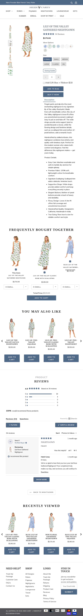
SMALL (56, 59)
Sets (27, 596)
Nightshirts (29, 586)
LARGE (46, 64)
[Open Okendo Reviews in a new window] (68, 418)
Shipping (46, 586)
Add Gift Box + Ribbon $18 (59, 82)
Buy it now (53, 95)
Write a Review (68, 425)
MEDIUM (65, 59)
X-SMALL (47, 59)
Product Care (48, 589)
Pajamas (28, 580)
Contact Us (10, 586)
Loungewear (30, 589)
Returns (46, 583)
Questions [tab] (24, 419)
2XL (63, 64)
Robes (27, 577)
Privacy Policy (48, 598)
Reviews (46, 592)
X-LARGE (55, 64)
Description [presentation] (49, 100)
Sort (58, 433)
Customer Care (12, 580)
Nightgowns (30, 583)
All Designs (29, 574)
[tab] (49, 100)
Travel (27, 593)
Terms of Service (49, 601)
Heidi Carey (27, 611)
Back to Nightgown (43, 492)
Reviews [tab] (11, 419)
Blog (45, 595)
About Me (47, 574)
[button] (60, 34)
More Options (48, 42)
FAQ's (8, 583)
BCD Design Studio (13, 613)
